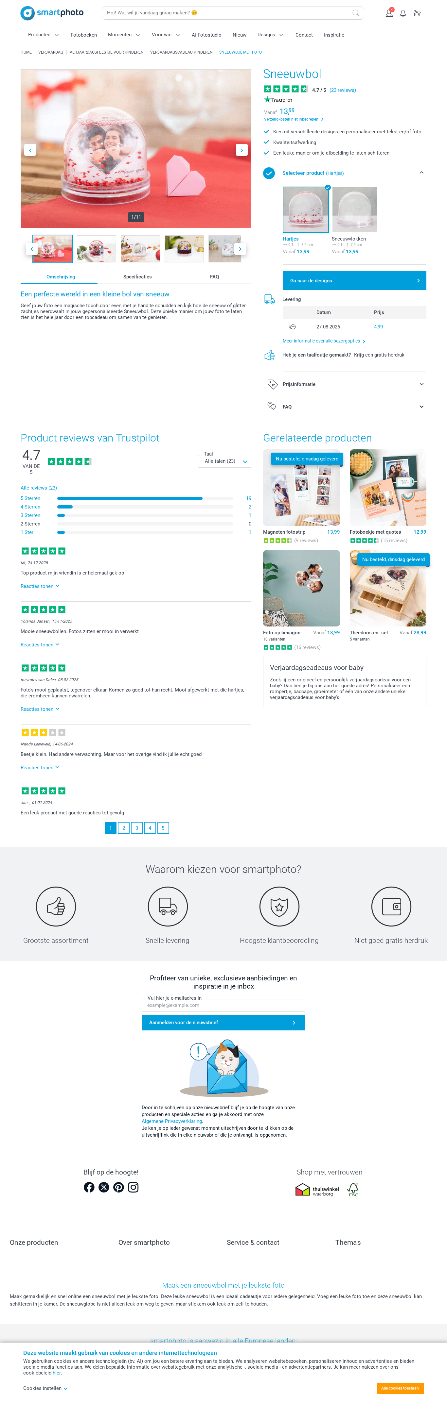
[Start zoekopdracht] (356, 13)
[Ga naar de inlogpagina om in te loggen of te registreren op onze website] (389, 12)
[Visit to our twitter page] (104, 1187)
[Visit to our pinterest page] (118, 1187)
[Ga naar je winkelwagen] (417, 12)
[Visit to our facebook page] (89, 1187)
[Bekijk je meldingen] (403, 12)
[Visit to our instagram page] (133, 1187)
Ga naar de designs (311, 281)
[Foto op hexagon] (301, 588)
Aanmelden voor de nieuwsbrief (183, 1023)
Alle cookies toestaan (400, 1388)
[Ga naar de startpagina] (52, 13)
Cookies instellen (42, 1388)
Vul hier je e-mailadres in (175, 998)
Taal (208, 454)
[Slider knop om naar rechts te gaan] (242, 150)
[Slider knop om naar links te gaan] (30, 150)
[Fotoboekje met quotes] (388, 487)
